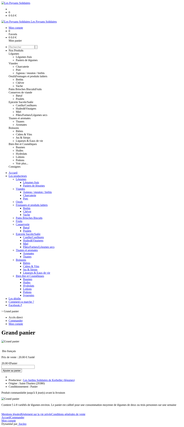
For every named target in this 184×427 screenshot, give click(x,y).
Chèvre (20, 82)
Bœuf (19, 95)
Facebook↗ (15, 305)
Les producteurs (18, 175)
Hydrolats (21, 153)
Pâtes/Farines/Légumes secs (31, 115)
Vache (19, 85)
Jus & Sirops (23, 137)
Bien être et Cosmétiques (23, 144)
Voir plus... (22, 163)
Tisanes (20, 121)
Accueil (13, 172)
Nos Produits (16, 50)
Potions (20, 160)
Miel (18, 111)
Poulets (20, 98)
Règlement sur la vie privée (35, 414)
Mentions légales (10, 414)
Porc (18, 69)
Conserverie (22, 224)
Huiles (19, 150)
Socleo (22, 423)
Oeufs (12, 76)
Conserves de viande (20, 92)
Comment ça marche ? (21, 301)
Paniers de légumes (27, 60)
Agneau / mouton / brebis (30, 73)
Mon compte (8, 420)
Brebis (19, 79)
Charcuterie (22, 66)
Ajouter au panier (11, 370)
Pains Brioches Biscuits (22, 89)
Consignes (14, 166)
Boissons (14, 127)
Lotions (20, 156)
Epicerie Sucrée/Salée (21, 102)
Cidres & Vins (24, 134)
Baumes (20, 147)
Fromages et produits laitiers (31, 76)
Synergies (28, 295)
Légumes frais (24, 56)
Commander (17, 417)
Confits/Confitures (26, 105)
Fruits (38, 89)
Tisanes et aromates (20, 118)
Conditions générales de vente (68, 414)
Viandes (13, 63)
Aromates (21, 124)
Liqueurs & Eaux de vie (29, 140)
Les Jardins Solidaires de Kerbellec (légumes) (49, 380)
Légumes (14, 53)
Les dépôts (15, 298)
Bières (19, 131)
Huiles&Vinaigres (26, 108)
